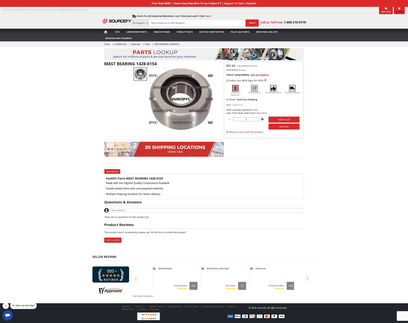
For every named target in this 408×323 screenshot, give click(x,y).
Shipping (63, 9)
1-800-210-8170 (295, 22)
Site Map (142, 309)
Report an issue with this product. (246, 131)
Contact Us (140, 306)
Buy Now (284, 126)
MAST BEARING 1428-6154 (167, 44)
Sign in (21, 9)
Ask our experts (260, 74)
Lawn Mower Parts (136, 32)
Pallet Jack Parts (240, 32)
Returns (53, 9)
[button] (137, 279)
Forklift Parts (185, 32)
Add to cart (284, 119)
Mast (147, 44)
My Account (9, 9)
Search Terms (128, 309)
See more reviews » (143, 296)
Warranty (154, 309)
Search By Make (162, 32)
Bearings (136, 44)
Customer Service (156, 306)
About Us (126, 306)
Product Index (192, 306)
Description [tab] (112, 171)
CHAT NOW (386, 12)
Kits (117, 32)
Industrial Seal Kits (267, 32)
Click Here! (261, 113)
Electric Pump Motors (212, 32)
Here (208, 16)
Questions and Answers (213, 306)
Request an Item (78, 9)
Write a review (112, 240)
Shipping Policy (175, 306)
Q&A (255, 109)
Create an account (37, 9)
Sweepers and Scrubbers (118, 38)
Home (107, 44)
